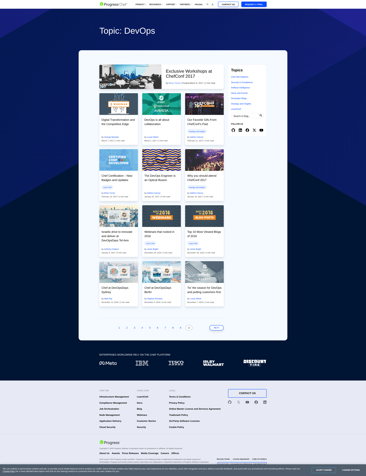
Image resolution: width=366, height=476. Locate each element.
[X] (238, 402)
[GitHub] (229, 402)
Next (216, 328)
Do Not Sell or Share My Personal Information (242, 464)
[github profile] (233, 130)
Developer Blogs (239, 98)
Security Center (223, 459)
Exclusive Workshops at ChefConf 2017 (189, 74)
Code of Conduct (259, 459)
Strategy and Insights (197, 131)
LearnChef (236, 109)
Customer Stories (146, 421)
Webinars (142, 415)
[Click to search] (261, 115)
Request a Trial (254, 4)
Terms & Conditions (180, 397)
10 (189, 327)
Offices (175, 453)
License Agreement (241, 459)
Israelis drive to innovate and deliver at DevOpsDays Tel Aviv (117, 236)
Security (141, 427)
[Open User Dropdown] (212, 4)
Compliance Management (113, 403)
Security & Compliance (242, 82)
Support (170, 4)
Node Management (109, 415)
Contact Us (228, 4)
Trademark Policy (178, 415)
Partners (185, 4)
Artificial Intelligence (240, 87)
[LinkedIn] (265, 402)
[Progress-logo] (109, 443)
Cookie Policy (176, 427)
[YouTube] (247, 402)
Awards (116, 453)
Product (140, 4)
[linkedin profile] (240, 130)
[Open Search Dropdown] (207, 4)
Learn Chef (107, 187)
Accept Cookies (324, 470)
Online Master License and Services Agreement (195, 409)
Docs (140, 403)
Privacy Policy (177, 403)
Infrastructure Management (114, 397)
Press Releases (130, 453)
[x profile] (254, 130)
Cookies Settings (351, 470)
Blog (139, 409)
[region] (183, 470)
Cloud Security (107, 427)
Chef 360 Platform (239, 77)
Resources (155, 4)
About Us (104, 453)
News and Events (239, 93)
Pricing (198, 4)
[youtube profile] (261, 130)
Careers (165, 453)
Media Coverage (150, 453)
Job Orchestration (109, 409)
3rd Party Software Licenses (184, 421)
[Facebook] (256, 402)
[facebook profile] (247, 130)
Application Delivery (110, 421)
